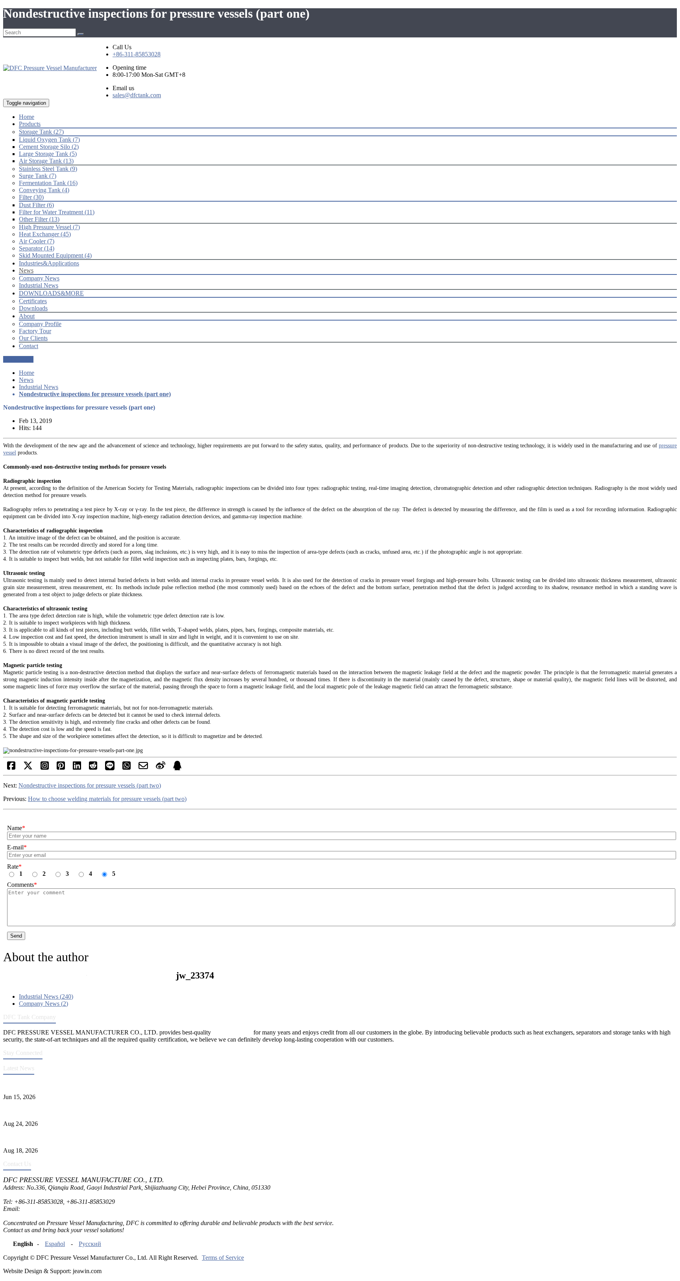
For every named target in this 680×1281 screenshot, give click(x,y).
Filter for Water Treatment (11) (56, 212)
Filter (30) (31, 197)
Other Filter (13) (39, 219)
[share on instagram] (45, 768)
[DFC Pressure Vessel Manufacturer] (50, 68)
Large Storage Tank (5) (48, 153)
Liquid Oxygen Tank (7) (49, 139)
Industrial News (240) (46, 996)
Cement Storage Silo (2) (49, 146)
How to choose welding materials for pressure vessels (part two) (107, 798)
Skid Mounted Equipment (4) (55, 255)
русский (90, 1243)
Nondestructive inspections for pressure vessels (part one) (95, 394)
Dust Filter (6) (36, 205)
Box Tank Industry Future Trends (44, 1137)
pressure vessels (232, 1032)
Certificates (33, 301)
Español (55, 1243)
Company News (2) (43, 1003)
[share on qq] (177, 768)
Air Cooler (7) (36, 241)
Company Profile (40, 324)
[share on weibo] (160, 768)
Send (16, 936)
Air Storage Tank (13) (46, 161)
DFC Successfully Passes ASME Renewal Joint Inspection (76, 1083)
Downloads (33, 308)
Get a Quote (18, 359)
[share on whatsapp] (126, 768)
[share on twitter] (28, 768)
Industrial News (38, 285)
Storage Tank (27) (41, 131)
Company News (39, 278)
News (26, 379)
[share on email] (143, 768)
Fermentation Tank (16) (48, 183)
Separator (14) (36, 248)
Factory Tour (35, 331)
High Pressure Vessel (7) (49, 227)
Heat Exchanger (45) (45, 234)
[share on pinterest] (61, 768)
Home (26, 372)
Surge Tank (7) (37, 175)
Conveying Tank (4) (44, 190)
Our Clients (33, 338)
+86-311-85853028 (137, 54)
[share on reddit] (93, 768)
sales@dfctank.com (137, 95)
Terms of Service (223, 1257)
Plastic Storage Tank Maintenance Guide (53, 1110)
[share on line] (110, 768)
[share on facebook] (11, 768)
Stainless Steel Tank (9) (48, 168)
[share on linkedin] (77, 768)
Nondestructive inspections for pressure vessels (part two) (89, 785)
